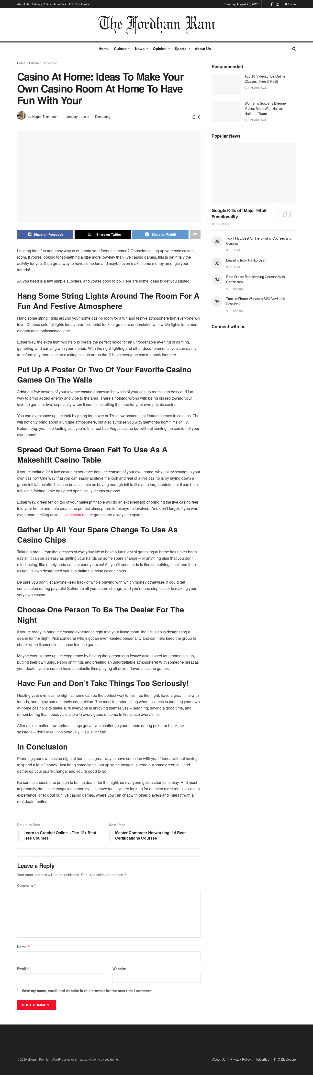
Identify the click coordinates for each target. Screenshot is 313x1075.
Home (104, 48)
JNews (32, 1059)
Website (119, 968)
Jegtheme (111, 1059)
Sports (180, 48)
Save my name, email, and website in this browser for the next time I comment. (87, 990)
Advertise (60, 4)
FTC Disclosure (79, 4)
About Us (23, 4)
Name (23, 946)
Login (292, 4)
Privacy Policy (41, 4)
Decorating (50, 63)
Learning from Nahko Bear (246, 260)
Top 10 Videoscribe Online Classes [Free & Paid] (265, 79)
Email (23, 968)
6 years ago (257, 120)
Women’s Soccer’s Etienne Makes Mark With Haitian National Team (265, 108)
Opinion (160, 48)
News (140, 48)
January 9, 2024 (78, 116)
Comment (26, 885)
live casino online (78, 514)
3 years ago (257, 87)
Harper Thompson (44, 116)
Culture (120, 48)
